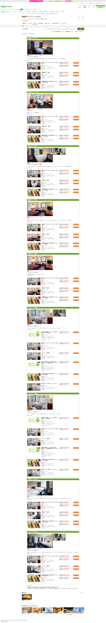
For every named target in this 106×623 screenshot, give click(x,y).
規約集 (22, 620)
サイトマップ (87, 3)
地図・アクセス (47, 23)
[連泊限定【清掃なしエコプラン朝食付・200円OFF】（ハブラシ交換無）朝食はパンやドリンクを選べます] (34, 365)
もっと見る (81, 592)
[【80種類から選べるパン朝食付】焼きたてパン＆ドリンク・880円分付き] (34, 84)
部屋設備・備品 (29, 60)
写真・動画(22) (40, 23)
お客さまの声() (55, 23)
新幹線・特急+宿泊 (79, 31)
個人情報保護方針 (7, 620)
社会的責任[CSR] (14, 620)
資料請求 (25, 620)
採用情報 (18, 620)
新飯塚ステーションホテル (31, 16)
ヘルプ (78, 3)
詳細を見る (43, 69)
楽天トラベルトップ (25, 13)
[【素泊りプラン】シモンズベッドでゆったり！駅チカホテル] (34, 66)
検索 (81, 28)
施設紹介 (24, 23)
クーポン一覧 (63, 23)
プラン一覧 (29, 23)
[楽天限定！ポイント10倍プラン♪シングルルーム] (34, 387)
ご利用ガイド (82, 3)
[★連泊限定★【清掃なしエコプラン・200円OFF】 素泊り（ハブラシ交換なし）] (34, 335)
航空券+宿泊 (61, 31)
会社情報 (2, 620)
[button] (31, 594)
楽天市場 (97, 3)
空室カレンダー (76, 65)
